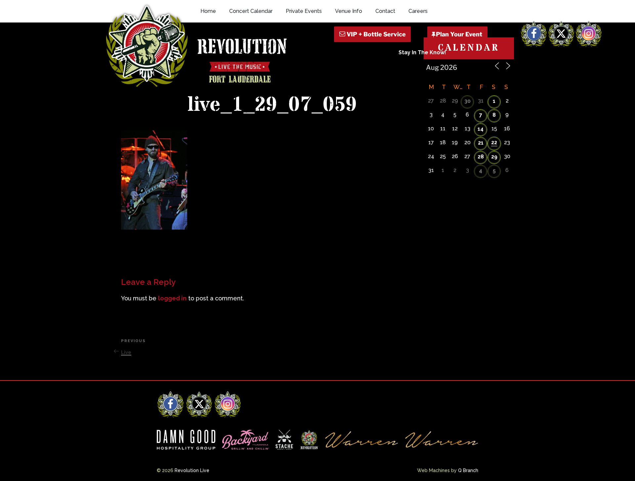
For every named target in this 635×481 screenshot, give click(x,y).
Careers (418, 11)
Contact (385, 11)
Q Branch (468, 470)
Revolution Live (192, 470)
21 (481, 143)
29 (494, 156)
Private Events (304, 11)
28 (481, 156)
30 (467, 101)
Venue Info (348, 11)
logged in (172, 298)
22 (494, 142)
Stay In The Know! (422, 52)
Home (208, 11)
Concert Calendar (251, 11)
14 (481, 129)
